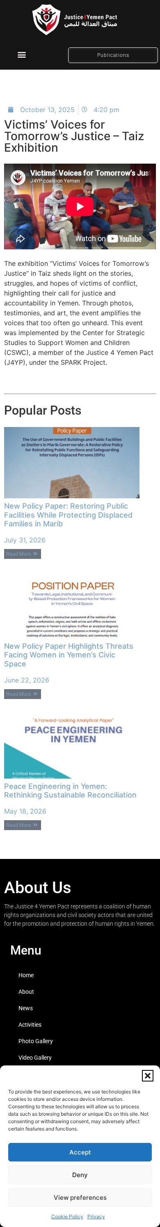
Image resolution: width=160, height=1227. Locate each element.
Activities (29, 1024)
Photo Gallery (35, 1041)
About (26, 991)
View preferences (80, 1197)
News (25, 1008)
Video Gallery (35, 1057)
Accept (80, 1152)
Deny (80, 1175)
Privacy (96, 1216)
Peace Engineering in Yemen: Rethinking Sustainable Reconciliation (70, 791)
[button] (148, 1076)
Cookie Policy (67, 1216)
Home (26, 975)
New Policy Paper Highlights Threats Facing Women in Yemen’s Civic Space (68, 655)
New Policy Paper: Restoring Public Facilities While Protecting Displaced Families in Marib (68, 515)
